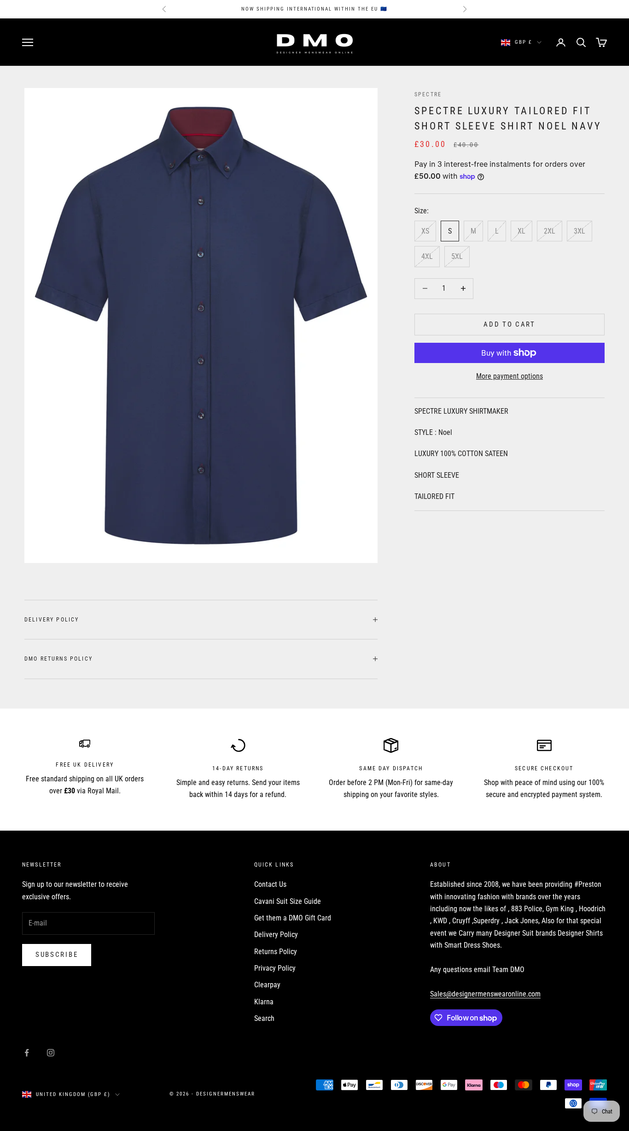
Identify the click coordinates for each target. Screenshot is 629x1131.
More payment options (509, 376)
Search (264, 1018)
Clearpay (267, 984)
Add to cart (509, 324)
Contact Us (270, 884)
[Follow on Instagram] (50, 1052)
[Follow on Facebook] (26, 1052)
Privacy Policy (275, 968)
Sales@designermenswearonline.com (485, 994)
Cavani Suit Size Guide (287, 901)
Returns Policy (275, 951)
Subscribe (56, 954)
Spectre (428, 94)
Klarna (264, 1001)
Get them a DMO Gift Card (292, 918)
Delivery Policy (276, 934)
